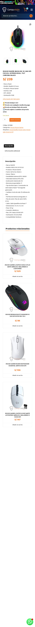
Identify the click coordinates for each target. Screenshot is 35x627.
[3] (24, 61)
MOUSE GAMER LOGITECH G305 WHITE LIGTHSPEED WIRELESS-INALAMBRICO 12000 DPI (17, 415)
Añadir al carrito (15, 120)
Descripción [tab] (9, 146)
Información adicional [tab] (12, 151)
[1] (7, 61)
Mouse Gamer (19, 127)
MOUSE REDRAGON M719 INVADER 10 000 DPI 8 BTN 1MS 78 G (17, 315)
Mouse (12, 127)
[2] (16, 61)
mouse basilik (13, 130)
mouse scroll (9, 132)
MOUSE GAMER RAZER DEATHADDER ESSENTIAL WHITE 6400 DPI (17, 365)
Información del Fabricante (11, 99)
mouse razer (22, 130)
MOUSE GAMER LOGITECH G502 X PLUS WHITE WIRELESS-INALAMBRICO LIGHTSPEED (17, 267)
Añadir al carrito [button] (17, 276)
